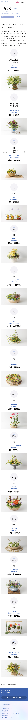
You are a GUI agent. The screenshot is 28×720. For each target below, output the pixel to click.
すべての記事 (9, 684)
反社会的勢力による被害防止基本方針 (10, 712)
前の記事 (3, 684)
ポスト (24, 20)
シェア (17, 20)
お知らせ (7, 11)
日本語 (17, 2)
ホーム (2, 11)
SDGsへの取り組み (6, 708)
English (22, 2)
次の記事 (14, 684)
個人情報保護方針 (6, 710)
